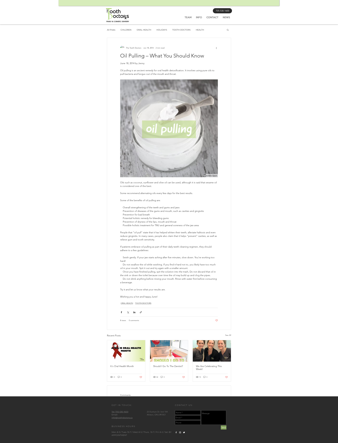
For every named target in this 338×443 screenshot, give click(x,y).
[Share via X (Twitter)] (128, 312)
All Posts (111, 30)
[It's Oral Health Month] (126, 351)
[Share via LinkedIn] (134, 312)
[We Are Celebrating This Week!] (212, 351)
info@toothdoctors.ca (122, 417)
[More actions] (216, 47)
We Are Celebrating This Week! (209, 368)
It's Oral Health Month (122, 366)
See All (228, 335)
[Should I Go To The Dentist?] (169, 351)
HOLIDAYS (161, 30)
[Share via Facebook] (121, 312)
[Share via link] (141, 312)
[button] (227, 30)
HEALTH (200, 30)
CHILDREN (126, 30)
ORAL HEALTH (144, 30)
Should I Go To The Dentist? (168, 366)
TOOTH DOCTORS (181, 30)
